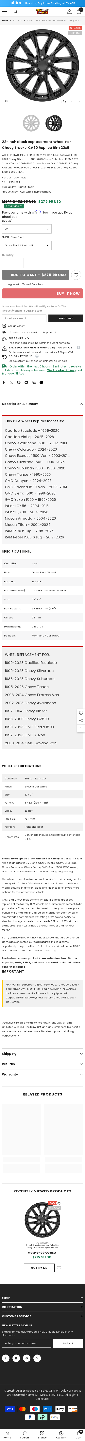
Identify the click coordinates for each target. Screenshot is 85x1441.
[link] (76, 275)
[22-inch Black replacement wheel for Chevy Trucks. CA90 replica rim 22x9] (42, 1220)
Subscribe (66, 318)
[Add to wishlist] (59, 1267)
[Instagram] (16, 1358)
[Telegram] (26, 382)
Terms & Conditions (32, 284)
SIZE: (7, 220)
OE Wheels (20, 177)
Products (17, 20)
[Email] (34, 382)
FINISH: (13, 237)
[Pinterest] (19, 382)
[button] (71, 101)
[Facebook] (4, 382)
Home (5, 20)
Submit (68, 1343)
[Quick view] (59, 1203)
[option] (42, 65)
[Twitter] (11, 382)
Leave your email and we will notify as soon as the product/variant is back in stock (34, 308)
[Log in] (69, 11)
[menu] (4, 11)
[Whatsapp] (41, 382)
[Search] (15, 11)
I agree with (14, 284)
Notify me (39, 1268)
